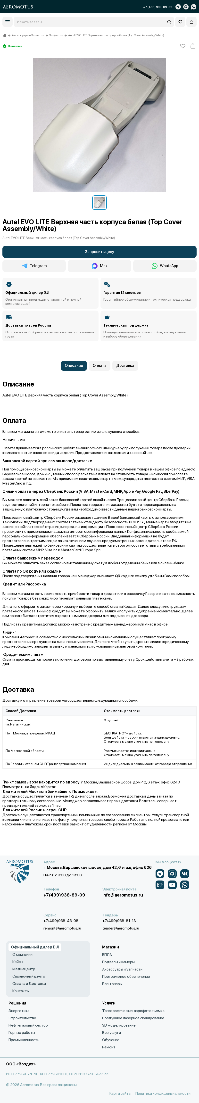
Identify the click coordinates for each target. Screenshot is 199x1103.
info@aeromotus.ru (122, 894)
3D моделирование (119, 1025)
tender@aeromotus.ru (120, 928)
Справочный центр (28, 976)
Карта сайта (120, 1093)
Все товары (112, 983)
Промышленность (23, 1039)
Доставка (125, 365)
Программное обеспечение (126, 976)
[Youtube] (172, 885)
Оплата (100, 365)
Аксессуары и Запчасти (122, 969)
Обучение (110, 1039)
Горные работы (21, 1032)
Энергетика (18, 1010)
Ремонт (109, 1047)
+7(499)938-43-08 (60, 920)
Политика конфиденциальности (163, 1093)
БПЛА (107, 954)
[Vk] (184, 873)
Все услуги (111, 1032)
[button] (7, 22)
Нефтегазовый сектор (28, 1025)
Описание (74, 365)
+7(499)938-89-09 (64, 894)
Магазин (110, 947)
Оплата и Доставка (29, 983)
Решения (17, 1003)
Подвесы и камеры (118, 962)
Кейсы (17, 961)
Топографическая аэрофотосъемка (133, 1010)
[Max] (186, 7)
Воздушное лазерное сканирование (133, 1018)
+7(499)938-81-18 (119, 920)
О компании (22, 954)
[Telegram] (178, 7)
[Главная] (4, 35)
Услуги (109, 1003)
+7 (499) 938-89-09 (157, 7)
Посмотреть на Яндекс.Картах (29, 786)
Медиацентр (23, 969)
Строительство (22, 1018)
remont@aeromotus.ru (62, 928)
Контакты (20, 990)
